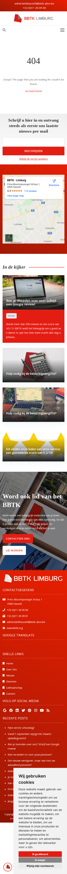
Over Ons (11, 669)
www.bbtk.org (15, 628)
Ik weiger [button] (40, 860)
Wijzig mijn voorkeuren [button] (40, 865)
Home (9, 663)
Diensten (11, 681)
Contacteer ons (18, 538)
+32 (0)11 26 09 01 (17, 616)
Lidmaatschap (14, 687)
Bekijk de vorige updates (33, 158)
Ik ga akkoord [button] (40, 854)
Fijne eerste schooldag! (21, 727)
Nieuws (10, 675)
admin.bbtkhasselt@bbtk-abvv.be (34, 3)
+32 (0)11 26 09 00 (34, 7)
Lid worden (14, 550)
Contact (10, 693)
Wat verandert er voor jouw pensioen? (30, 754)
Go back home (33, 91)
